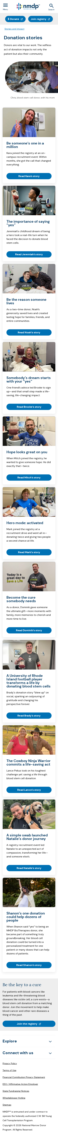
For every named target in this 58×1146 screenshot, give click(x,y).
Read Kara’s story (29, 176)
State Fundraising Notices (16, 1091)
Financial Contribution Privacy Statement (24, 1077)
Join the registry (36, 1023)
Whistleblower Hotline (14, 1097)
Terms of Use (9, 1070)
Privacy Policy (10, 1063)
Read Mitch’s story (29, 477)
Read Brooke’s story (29, 407)
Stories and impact (14, 28)
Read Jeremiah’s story (29, 254)
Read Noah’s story (29, 332)
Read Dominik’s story (29, 630)
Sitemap (7, 1104)
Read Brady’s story (29, 715)
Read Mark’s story (29, 552)
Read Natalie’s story (29, 868)
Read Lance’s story (29, 790)
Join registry (42, 19)
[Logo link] (28, 6)
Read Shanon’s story (29, 965)
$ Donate (17, 19)
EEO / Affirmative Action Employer (20, 1084)
